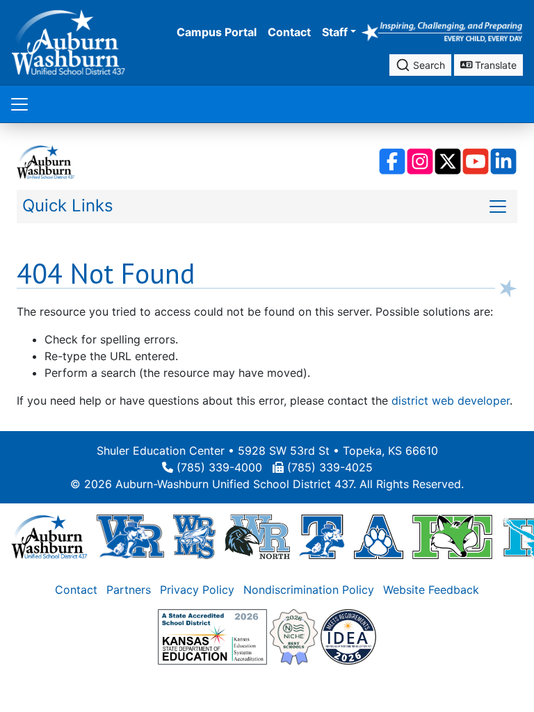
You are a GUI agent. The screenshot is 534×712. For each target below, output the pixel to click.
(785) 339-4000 (219, 467)
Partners (128, 590)
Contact (289, 32)
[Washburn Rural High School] (130, 535)
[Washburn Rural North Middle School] (257, 535)
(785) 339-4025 (330, 467)
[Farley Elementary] (452, 535)
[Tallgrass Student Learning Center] (322, 535)
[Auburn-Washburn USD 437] (49, 535)
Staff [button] (335, 32)
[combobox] (420, 65)
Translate (494, 65)
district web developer (450, 400)
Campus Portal (217, 32)
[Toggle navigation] (19, 104)
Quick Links (67, 205)
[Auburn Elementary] (378, 535)
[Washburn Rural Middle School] (194, 535)
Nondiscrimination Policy (308, 590)
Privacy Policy (197, 590)
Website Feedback (431, 590)
